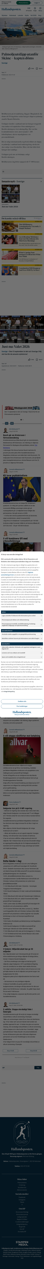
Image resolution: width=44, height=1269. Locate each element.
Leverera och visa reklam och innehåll (13, 653)
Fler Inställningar (22, 706)
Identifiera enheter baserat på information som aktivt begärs (20, 638)
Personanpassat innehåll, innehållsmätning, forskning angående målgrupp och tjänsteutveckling (18, 624)
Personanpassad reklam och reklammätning (15, 620)
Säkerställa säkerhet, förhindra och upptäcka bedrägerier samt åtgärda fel (21, 648)
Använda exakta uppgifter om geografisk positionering (19, 634)
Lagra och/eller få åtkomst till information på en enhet (19, 616)
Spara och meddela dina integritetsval (13, 657)
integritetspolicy (9, 691)
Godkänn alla (22, 701)
